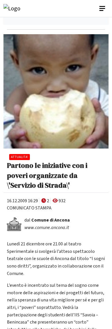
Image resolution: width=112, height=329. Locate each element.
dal (47, 220)
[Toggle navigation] (103, 8)
